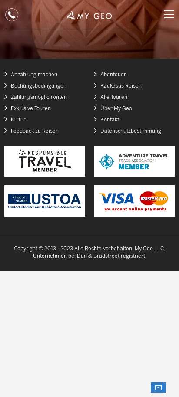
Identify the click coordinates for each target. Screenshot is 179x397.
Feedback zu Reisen (35, 131)
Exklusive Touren (31, 108)
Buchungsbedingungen (38, 86)
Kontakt (109, 120)
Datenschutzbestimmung (130, 131)
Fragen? (158, 387)
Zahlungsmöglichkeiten (39, 97)
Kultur (18, 120)
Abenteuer (113, 74)
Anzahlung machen (34, 74)
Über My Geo (116, 108)
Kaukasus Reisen (121, 86)
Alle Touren (113, 97)
